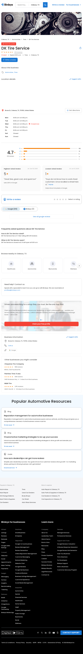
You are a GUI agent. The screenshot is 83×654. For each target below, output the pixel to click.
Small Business (20, 533)
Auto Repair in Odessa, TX (50, 489)
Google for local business (23, 544)
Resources (45, 546)
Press (43, 552)
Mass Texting (5, 565)
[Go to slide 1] (40, 319)
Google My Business (22, 570)
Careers (44, 559)
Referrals (4, 539)
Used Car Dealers (28, 493)
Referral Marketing (21, 560)
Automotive (16, 39)
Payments (4, 569)
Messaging (5, 577)
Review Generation (21, 550)
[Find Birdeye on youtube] (54, 632)
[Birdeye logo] (7, 4)
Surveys (3, 580)
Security (28, 643)
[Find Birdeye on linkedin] (46, 632)
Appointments (6, 562)
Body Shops (26, 496)
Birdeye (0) (30, 209)
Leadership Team (47, 536)
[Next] (79, 266)
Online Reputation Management (26, 554)
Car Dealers (4, 502)
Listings (3, 533)
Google (13, 350)
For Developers (62, 560)
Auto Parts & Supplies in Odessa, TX (54, 493)
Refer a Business (62, 567)
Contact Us (45, 575)
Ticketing (4, 589)
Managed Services (63, 533)
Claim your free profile (41, 324)
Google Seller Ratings (5, 547)
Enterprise (18, 536)
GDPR (34, 643)
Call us (10, 346)
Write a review (58, 5)
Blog (43, 549)
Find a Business (62, 557)
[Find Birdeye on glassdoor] (57, 632)
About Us (45, 533)
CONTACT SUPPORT (71, 632)
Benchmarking (6, 586)
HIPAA (39, 643)
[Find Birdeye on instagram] (49, 632)
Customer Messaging (22, 557)
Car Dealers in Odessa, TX (51, 496)
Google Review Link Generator (67, 550)
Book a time (45, 542)
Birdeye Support (62, 563)
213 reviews (18, 52)
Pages (3, 542)
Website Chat (20, 563)
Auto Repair (4, 493)
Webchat (4, 556)
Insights (4, 583)
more (50, 184)
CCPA (44, 643)
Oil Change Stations (7, 496)
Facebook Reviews (21, 573)
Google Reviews (20, 567)
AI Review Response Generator (67, 547)
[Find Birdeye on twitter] (42, 632)
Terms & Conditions (8, 643)
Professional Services (64, 536)
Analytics (4, 601)
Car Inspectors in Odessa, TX (52, 499)
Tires (24, 39)
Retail (17, 620)
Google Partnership (5, 608)
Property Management (22, 610)
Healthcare (19, 601)
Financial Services (21, 597)
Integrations (5, 604)
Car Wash (25, 499)
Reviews (4, 536)
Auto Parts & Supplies (7, 499)
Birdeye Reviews (47, 565)
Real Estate (19, 617)
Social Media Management (24, 583)
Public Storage (20, 614)
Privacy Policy (20, 643)
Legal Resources (47, 572)
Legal (17, 607)
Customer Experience (22, 580)
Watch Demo (46, 539)
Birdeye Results (47, 568)
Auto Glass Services (29, 502)
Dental (17, 594)
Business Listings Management (25, 576)
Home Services (20, 604)
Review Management (22, 547)
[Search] (45, 4)
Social (3, 559)
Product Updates (47, 555)
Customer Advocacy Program (67, 570)
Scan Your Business (63, 554)
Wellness (18, 623)
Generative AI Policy (54, 643)
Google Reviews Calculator (66, 544)
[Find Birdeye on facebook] (38, 632)
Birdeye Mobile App (7, 612)
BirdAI (3, 597)
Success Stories (47, 562)
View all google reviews (41, 217)
